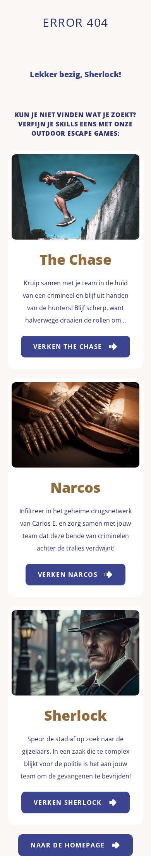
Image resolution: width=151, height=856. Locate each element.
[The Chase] (75, 197)
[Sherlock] (75, 653)
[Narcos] (75, 425)
